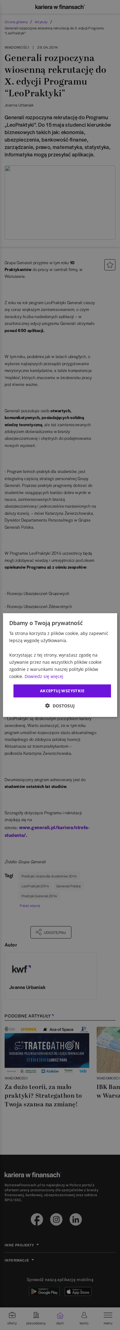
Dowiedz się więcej (44, 676)
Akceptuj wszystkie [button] (62, 690)
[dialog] (60, 665)
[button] (60, 705)
